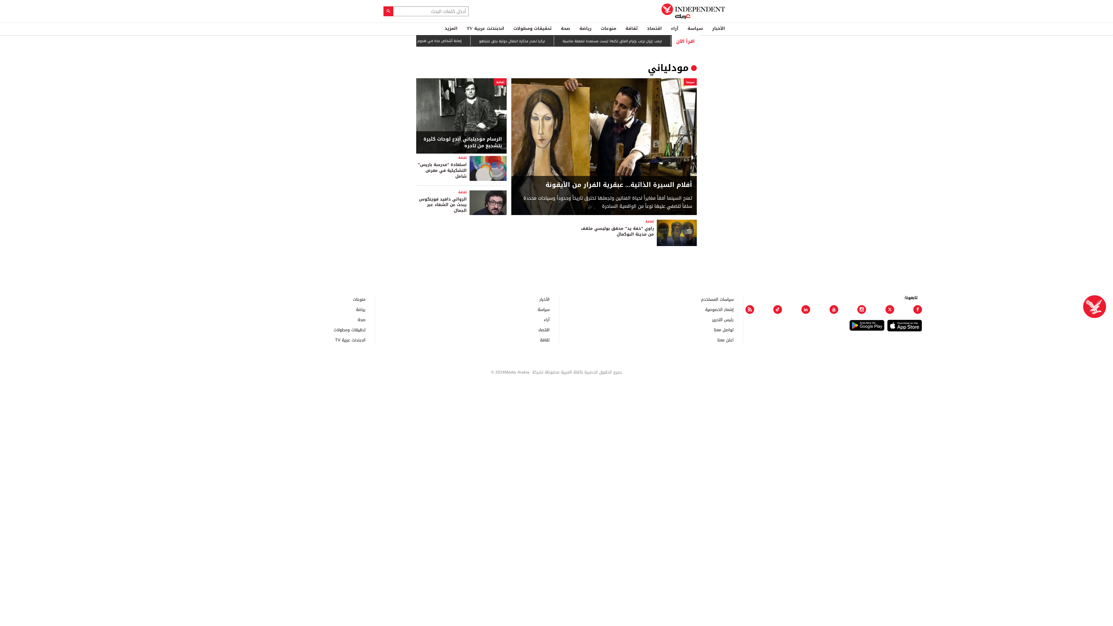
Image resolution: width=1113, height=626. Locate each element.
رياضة (585, 28)
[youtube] (834, 309)
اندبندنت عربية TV (485, 28)
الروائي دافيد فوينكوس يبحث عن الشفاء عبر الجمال (443, 204)
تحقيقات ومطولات (532, 28)
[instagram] (861, 309)
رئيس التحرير (723, 319)
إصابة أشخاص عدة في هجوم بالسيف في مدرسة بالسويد (435, 41)
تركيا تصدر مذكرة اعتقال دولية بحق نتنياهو (530, 41)
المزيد (451, 28)
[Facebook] (917, 309)
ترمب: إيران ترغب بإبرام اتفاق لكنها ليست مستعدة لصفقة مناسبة (629, 41)
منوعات (608, 28)
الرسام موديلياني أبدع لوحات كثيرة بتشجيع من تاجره (462, 142)
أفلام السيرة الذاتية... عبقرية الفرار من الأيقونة (618, 185)
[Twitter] (889, 309)
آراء (674, 28)
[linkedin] (805, 309)
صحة (565, 28)
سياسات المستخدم (717, 299)
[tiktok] (777, 309)
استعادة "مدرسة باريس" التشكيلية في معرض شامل (442, 170)
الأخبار (718, 28)
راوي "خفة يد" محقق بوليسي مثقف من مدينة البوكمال (617, 231)
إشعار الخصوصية (719, 309)
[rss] (749, 309)
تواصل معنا (724, 329)
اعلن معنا (725, 339)
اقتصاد (654, 28)
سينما (690, 82)
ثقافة (631, 28)
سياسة (695, 28)
